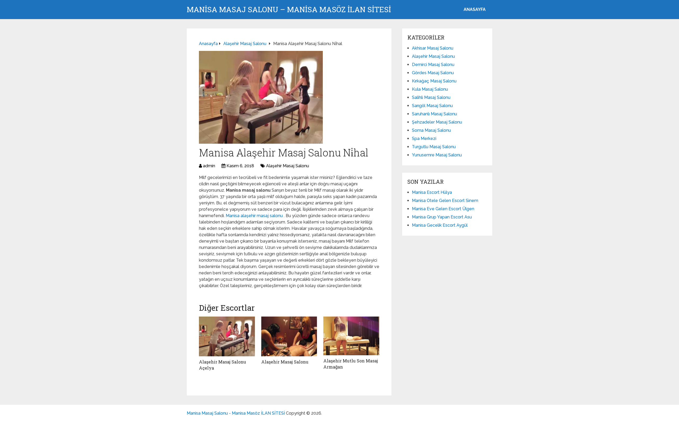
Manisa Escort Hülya (432, 192)
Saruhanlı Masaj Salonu (434, 113)
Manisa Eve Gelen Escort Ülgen (443, 208)
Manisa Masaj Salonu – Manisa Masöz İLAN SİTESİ (289, 9)
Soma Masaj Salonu (431, 130)
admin (209, 165)
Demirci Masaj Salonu (433, 64)
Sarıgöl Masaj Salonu (432, 105)
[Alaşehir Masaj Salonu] (289, 336)
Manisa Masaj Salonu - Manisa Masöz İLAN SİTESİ (236, 413)
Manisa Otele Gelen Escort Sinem (445, 200)
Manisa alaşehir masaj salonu (255, 215)
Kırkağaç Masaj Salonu (434, 81)
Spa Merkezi (424, 138)
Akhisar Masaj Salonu (432, 48)
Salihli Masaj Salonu (431, 97)
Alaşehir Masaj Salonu (287, 165)
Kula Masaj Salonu (430, 89)
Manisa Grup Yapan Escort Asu (442, 217)
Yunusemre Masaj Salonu (437, 154)
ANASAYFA (475, 9)
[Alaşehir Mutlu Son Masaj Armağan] (351, 336)
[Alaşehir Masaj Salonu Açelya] (227, 336)
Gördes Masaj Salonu (433, 72)
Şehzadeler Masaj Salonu (437, 122)
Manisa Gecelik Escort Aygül (440, 225)
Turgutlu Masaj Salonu (434, 146)
